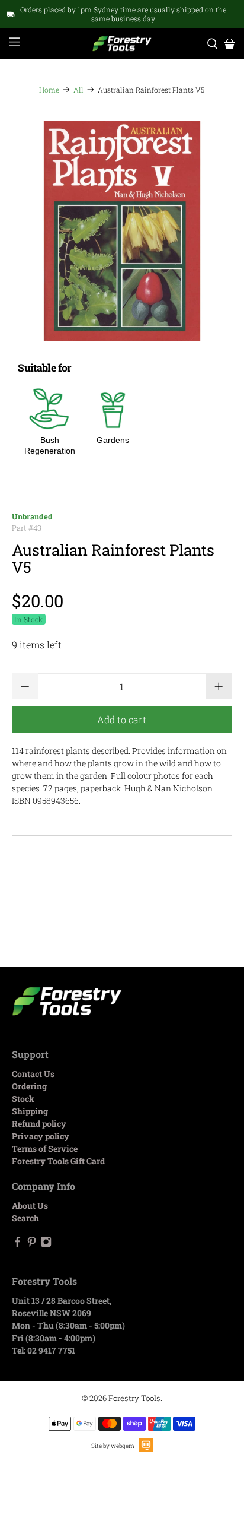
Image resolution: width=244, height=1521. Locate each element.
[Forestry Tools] (122, 43)
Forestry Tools (134, 1398)
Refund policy (39, 1123)
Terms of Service (45, 1148)
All (78, 89)
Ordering (29, 1086)
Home (49, 89)
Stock (23, 1098)
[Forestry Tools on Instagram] (46, 1244)
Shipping (30, 1111)
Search (25, 1218)
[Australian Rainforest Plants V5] (122, 231)
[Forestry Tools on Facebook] (17, 1244)
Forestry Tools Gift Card (58, 1161)
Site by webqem (112, 1446)
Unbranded (32, 516)
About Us (30, 1205)
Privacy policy (40, 1136)
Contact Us (33, 1073)
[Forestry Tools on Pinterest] (31, 1244)
